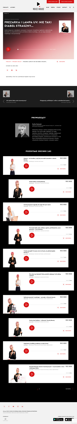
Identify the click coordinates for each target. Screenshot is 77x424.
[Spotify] (12, 70)
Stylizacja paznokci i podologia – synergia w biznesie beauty (39, 297)
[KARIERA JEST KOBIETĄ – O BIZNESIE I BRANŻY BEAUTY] (32, 327)
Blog (47, 7)
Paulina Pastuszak (15, 19)
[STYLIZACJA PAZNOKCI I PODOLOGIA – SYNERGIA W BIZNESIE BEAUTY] (26, 304)
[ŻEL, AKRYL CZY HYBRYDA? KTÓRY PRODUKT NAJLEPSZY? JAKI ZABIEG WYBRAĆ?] (32, 281)
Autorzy (12, 7)
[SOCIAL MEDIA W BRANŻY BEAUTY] (32, 189)
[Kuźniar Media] (5, 419)
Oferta (53, 7)
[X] (4, 406)
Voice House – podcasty (38, 6)
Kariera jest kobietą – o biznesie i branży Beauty (42, 320)
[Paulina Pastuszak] (38, 132)
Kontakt (64, 7)
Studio (58, 7)
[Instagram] (18, 406)
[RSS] (16, 70)
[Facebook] (9, 406)
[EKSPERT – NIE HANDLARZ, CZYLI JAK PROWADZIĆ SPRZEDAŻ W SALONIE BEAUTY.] (26, 166)
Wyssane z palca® (17, 61)
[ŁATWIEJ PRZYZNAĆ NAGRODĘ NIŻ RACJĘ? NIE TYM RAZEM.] (26, 212)
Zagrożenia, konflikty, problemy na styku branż (36, 343)
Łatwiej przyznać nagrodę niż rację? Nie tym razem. (37, 204)
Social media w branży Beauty (37, 181)
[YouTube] (13, 406)
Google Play (58, 419)
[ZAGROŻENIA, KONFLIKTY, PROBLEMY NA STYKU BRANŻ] (26, 351)
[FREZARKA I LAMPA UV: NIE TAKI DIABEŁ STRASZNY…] (8, 49)
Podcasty (5, 7)
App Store (69, 419)
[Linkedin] (22, 406)
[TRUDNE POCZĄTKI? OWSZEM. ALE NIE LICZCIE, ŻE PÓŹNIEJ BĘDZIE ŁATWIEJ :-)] (26, 258)
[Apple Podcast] (7, 70)
